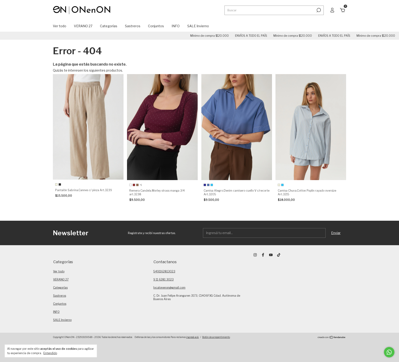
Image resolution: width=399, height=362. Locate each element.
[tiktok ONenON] (279, 255)
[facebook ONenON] (263, 255)
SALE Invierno (198, 26)
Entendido (50, 353)
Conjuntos (156, 26)
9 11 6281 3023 (163, 279)
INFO (176, 26)
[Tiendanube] (331, 338)
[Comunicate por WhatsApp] (389, 352)
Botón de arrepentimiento (216, 337)
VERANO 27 (83, 26)
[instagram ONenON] (255, 255)
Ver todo (59, 26)
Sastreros (132, 26)
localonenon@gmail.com (169, 287)
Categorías (108, 26)
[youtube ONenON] (271, 255)
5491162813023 (164, 271)
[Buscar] (318, 10)
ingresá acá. (192, 337)
